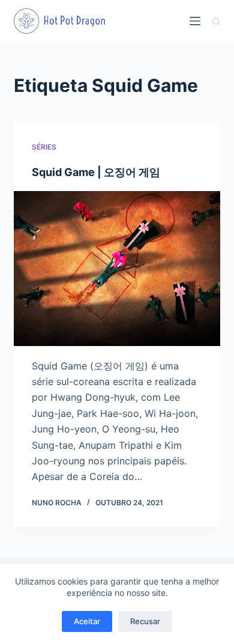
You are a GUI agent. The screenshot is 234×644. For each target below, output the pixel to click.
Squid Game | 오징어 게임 (96, 172)
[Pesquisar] (216, 21)
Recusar (145, 621)
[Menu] (195, 21)
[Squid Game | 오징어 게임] (117, 268)
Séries (44, 146)
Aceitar (87, 621)
